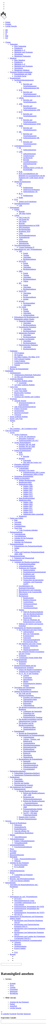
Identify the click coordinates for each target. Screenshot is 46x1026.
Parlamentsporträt (16, 560)
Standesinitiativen (29, 729)
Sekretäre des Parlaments (23, 542)
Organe (8, 42)
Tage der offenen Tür (21, 831)
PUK (20, 172)
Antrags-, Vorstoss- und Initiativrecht (31, 740)
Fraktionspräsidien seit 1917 (29, 440)
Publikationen (28, 188)
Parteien (17, 365)
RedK (21, 197)
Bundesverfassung (29, 600)
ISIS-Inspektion (24, 227)
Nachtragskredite (29, 578)
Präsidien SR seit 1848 (27, 446)
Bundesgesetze (28, 598)
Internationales (10, 883)
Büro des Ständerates (30, 646)
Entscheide (27, 460)
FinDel (16, 209)
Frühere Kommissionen (22, 450)
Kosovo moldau (20, 948)
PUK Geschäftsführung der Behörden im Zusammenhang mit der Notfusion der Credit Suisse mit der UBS (32, 177)
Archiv (12, 433)
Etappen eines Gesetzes (27, 817)
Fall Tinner (22, 221)
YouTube (20, 1014)
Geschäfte (17, 522)
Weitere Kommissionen (22, 182)
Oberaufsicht (23, 594)
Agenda (12, 987)
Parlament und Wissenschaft (24, 558)
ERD (20, 271)
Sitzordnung (18, 54)
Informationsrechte (29, 747)
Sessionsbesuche (20, 827)
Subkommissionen (29, 150)
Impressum (14, 991)
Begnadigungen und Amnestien (30, 590)
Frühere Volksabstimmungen (24, 841)
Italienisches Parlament (27, 333)
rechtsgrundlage (28, 315)
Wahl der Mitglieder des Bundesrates (31, 617)
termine (25, 299)
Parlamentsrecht (19, 789)
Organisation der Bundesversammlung (27, 628)
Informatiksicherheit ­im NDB (29, 225)
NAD (21, 454)
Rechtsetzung (23, 596)
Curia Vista (14, 387)
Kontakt (8, 24)
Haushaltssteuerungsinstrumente (34, 572)
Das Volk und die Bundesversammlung (26, 694)
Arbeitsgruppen (28, 156)
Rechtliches (14, 993)
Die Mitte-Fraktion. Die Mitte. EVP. (27, 357)
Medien (12, 835)
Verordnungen (28, 606)
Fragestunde (27, 677)
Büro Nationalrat (20, 46)
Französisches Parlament (27, 327)
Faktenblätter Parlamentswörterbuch (27, 773)
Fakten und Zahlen (16, 518)
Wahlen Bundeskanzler (27, 480)
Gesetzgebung (28, 602)
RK (20, 82)
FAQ (16, 952)
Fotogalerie (14, 989)
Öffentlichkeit (28, 701)
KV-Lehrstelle (19, 867)
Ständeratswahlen (25, 500)
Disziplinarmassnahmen (31, 745)
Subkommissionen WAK (32, 124)
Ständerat (13, 58)
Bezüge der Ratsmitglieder (19, 369)
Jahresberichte (24, 243)
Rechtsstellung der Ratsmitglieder (30, 759)
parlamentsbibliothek (17, 845)
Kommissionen (15, 78)
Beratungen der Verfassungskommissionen (32, 798)
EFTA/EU (22, 261)
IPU (20, 283)
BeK (20, 184)
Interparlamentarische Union (24, 901)
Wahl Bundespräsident (27, 498)
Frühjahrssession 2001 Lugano (34, 472)
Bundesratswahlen (25, 482)
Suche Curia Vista (16, 419)
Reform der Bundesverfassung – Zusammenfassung (34, 802)
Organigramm (19, 540)
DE (6, 30)
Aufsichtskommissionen (22, 146)
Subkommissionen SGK (31, 96)
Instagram (27, 1014)
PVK (16, 199)
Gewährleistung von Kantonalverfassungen (26, 587)
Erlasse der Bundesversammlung (30, 670)
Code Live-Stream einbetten (20, 881)
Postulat (26, 685)
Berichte (26, 160)
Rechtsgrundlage (29, 303)
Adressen (13, 367)
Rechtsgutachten (24, 229)
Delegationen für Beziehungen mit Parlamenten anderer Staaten (26, 318)
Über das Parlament (12, 431)
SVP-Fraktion (19, 353)
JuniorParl (13, 1006)
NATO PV (22, 291)
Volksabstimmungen (17, 839)
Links (25, 166)
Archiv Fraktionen (20, 434)
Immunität (26, 761)
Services (8, 821)
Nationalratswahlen (25, 484)
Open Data (18, 528)
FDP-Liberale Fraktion (22, 359)
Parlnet (7, 22)
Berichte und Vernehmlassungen (30, 85)
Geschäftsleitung (20, 536)
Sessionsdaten (19, 411)
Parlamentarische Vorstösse (32, 717)
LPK (20, 205)
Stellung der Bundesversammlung (26, 691)
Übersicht (17, 415)
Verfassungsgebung (30, 604)
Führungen (18, 825)
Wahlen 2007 (28, 490)
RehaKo (22, 458)
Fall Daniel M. (24, 219)
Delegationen (14, 207)
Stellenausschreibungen (31, 190)
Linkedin (6, 1014)
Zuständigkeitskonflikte (27, 564)
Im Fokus (13, 851)
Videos (25, 281)
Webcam (17, 861)
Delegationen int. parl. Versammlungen (28, 249)
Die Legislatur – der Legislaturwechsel (23, 429)
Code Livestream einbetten (28, 530)
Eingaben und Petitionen (32, 697)
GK (20, 186)
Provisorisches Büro (30, 642)
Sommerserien (15, 877)
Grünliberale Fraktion (21, 363)
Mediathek (13, 857)
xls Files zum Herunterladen (24, 377)
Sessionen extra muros (26, 470)
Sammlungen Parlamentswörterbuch (27, 775)
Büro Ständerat (19, 60)
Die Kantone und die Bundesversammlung (26, 724)
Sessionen (13, 399)
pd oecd (21, 301)
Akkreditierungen (20, 837)
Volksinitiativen (28, 705)
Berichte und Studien (21, 783)
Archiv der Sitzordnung (27, 436)
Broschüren (18, 779)
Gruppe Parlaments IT (26, 247)
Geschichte (23, 383)
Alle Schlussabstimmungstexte (25, 407)
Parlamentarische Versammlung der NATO (29, 912)
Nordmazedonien (20, 946)
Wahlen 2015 (28, 494)
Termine (26, 255)
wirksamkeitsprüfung (26, 566)
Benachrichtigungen (17, 855)
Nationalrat (14, 44)
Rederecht (26, 753)
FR (6, 32)
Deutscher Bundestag (26, 321)
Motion (25, 681)
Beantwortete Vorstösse (22, 393)
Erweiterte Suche (20, 76)
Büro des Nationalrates (31, 634)
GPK (20, 152)
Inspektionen (23, 241)
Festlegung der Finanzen (27, 568)
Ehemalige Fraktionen (26, 438)
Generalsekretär (19, 534)
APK (20, 104)
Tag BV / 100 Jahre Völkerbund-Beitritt (30, 814)
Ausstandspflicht (29, 743)
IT (6, 34)
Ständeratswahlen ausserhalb (33, 514)
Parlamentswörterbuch (18, 771)
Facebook (12, 1014)
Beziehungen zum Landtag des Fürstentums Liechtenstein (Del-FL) (29, 937)
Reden (12, 873)
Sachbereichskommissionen (24, 80)
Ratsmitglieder (19, 731)
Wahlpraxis (23, 516)
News (12, 849)
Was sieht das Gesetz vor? (32, 462)
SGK (20, 90)
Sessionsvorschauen (21, 413)
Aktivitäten (27, 257)
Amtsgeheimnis (28, 737)
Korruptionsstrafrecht (30, 765)
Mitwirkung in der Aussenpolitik (30, 592)
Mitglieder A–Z (19, 50)
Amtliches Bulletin (16, 379)
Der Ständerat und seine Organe (30, 644)
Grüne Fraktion (19, 361)
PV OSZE (22, 307)
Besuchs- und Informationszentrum (22, 879)
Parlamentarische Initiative (32, 683)
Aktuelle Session (20, 401)
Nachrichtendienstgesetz (27, 235)
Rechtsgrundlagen (29, 259)
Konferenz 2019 (24, 231)
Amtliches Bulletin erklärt (23, 381)
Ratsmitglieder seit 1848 (22, 74)
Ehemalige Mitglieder (21, 464)
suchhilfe (13, 853)
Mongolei (17, 944)
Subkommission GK (30, 192)
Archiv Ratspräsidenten (22, 442)
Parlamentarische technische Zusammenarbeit (26, 940)
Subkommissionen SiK (31, 138)
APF (20, 251)
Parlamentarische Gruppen (23, 785)
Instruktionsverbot (29, 763)
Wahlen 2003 (28, 488)
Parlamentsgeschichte (17, 556)
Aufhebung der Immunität (32, 711)
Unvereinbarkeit (29, 769)
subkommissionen (29, 154)
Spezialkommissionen (22, 203)
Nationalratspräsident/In (31, 640)
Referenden (27, 703)
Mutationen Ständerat (21, 70)
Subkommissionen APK (31, 110)
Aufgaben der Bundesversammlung (26, 562)
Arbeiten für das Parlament (23, 538)
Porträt (25, 253)
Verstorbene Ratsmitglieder (23, 476)
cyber (21, 239)
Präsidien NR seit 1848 (27, 444)
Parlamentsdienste (16, 532)
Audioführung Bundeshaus (23, 833)
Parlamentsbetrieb (20, 660)
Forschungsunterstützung (23, 847)
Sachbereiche (28, 158)
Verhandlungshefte (20, 843)
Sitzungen (17, 524)
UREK (21, 98)
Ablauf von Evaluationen (28, 201)
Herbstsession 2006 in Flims (33, 474)
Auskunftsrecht (24, 237)
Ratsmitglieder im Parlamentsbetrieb (31, 735)
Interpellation (27, 679)
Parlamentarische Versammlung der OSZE (29, 907)
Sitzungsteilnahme (29, 751)
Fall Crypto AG (24, 217)
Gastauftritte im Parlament (23, 875)
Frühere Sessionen (20, 409)
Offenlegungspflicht (30, 767)
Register (13, 954)
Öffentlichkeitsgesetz (17, 871)
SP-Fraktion (18, 355)
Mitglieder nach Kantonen (23, 52)
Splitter (16, 548)
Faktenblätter (18, 781)
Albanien (17, 942)
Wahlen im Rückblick (22, 478)
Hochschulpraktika (21, 865)
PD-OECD (18, 914)
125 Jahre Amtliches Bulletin (24, 385)
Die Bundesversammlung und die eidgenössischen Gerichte (30, 720)
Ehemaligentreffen (25, 448)
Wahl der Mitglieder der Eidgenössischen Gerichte (32, 621)
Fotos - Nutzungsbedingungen (25, 859)
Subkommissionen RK (31, 88)
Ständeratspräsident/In (31, 650)
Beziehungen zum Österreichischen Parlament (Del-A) (26, 925)
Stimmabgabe (28, 757)
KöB (20, 452)
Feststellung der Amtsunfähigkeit (29, 714)
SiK (20, 132)
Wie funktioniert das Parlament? (21, 787)
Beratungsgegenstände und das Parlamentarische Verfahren (25, 667)
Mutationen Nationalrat (22, 56)
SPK (20, 140)
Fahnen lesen (19, 395)
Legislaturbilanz (20, 526)
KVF (20, 112)
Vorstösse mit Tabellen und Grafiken (27, 397)
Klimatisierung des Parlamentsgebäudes (28, 546)
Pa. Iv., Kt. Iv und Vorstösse (29, 673)
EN (6, 38)
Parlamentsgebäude (16, 544)
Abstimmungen (15, 373)
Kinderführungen (20, 829)
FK (20, 148)
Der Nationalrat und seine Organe (31, 630)
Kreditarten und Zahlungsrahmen (29, 575)
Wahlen (12, 421)
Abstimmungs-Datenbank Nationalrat (27, 375)
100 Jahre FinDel (25, 213)
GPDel (16, 215)
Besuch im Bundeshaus (18, 823)
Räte (16, 520)
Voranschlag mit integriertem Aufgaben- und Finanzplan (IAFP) (33, 582)
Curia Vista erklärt (20, 391)
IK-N (21, 194)
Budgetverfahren (29, 570)
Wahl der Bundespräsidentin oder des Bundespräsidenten (33, 613)
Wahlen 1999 (28, 486)
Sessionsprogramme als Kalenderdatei (27, 404)
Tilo (15, 550)
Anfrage (26, 675)
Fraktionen (13, 351)
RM (6, 36)
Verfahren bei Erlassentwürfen (29, 671)
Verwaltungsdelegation (22, 245)
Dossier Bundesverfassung (28, 791)
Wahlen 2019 (28, 496)
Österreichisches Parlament (28, 345)
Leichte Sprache (11, 26)
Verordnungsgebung (30, 608)
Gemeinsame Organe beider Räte (30, 658)
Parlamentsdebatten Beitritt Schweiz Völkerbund (32, 810)
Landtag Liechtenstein (26, 339)
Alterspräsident (28, 632)
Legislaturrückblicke (21, 466)
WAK (21, 118)
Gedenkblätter (24, 468)
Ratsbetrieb (9, 371)
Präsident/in (18, 48)
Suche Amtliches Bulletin (19, 417)
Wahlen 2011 (27, 492)
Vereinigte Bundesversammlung (21, 72)
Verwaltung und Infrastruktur (24, 687)
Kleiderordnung (28, 749)
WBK (21, 126)
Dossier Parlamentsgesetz (28, 819)
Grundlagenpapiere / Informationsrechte (30, 163)
